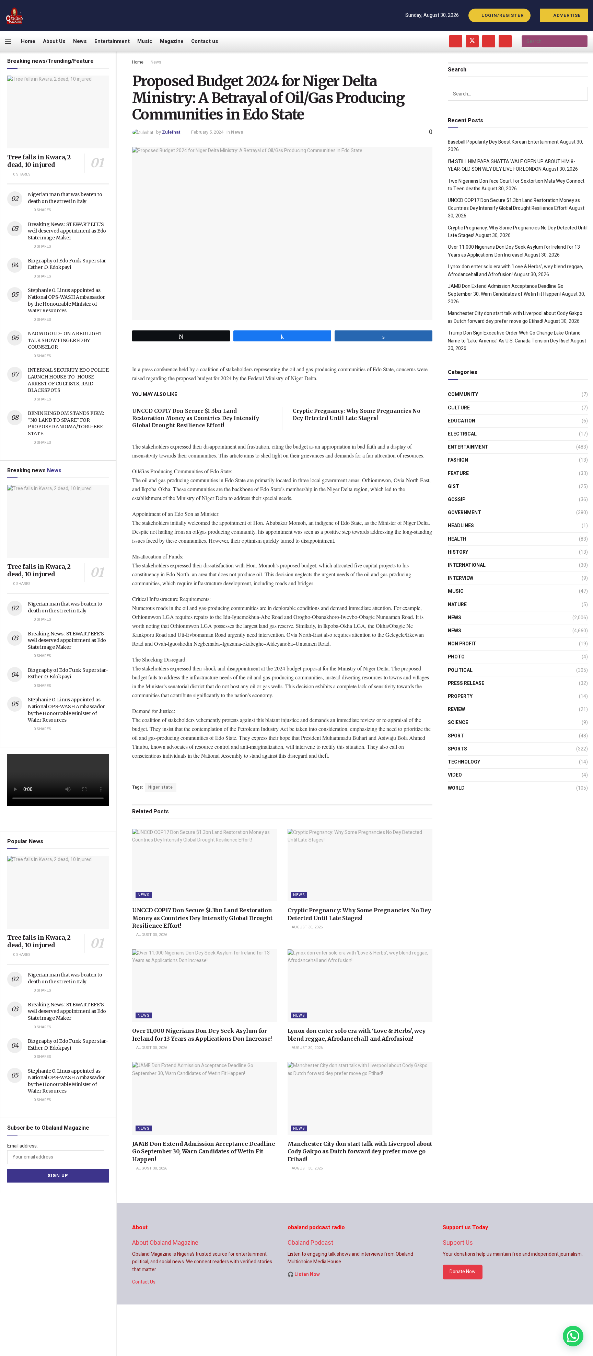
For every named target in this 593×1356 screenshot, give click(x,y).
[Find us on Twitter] (472, 41)
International (467, 565)
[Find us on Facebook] (455, 41)
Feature (458, 473)
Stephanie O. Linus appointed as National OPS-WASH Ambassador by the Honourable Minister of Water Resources (66, 300)
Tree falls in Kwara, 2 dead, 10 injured (39, 161)
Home (28, 41)
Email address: (22, 1146)
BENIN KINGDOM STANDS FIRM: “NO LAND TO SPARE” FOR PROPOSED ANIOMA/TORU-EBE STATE (66, 423)
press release (466, 683)
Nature (457, 604)
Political (460, 670)
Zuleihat (171, 132)
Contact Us (143, 1282)
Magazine (172, 41)
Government (464, 512)
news (454, 617)
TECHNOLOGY (464, 762)
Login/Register (502, 15)
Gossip (456, 499)
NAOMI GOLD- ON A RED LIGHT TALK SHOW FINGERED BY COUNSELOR (65, 340)
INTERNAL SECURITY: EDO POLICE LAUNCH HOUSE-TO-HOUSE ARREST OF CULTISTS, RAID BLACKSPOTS (68, 380)
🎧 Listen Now (304, 1274)
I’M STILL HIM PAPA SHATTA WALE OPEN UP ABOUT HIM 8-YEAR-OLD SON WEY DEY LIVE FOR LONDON (511, 165)
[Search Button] (582, 41)
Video (455, 775)
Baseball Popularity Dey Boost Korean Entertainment (503, 142)
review (456, 709)
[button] (573, 1336)
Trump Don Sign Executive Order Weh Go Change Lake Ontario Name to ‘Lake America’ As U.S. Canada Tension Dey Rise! (514, 336)
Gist (453, 486)
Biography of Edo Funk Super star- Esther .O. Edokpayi (68, 264)
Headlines (461, 525)
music (456, 591)
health (457, 539)
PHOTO (456, 656)
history (458, 552)
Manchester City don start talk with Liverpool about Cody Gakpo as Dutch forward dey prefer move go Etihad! (360, 1151)
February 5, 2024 (207, 132)
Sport (456, 735)
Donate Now (463, 1271)
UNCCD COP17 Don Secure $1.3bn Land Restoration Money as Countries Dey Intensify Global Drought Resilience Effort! (195, 418)
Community (463, 394)
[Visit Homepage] (14, 15)
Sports (457, 749)
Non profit (462, 643)
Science (458, 722)
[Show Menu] (8, 41)
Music (144, 41)
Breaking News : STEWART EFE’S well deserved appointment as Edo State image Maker (67, 231)
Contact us (204, 41)
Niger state (160, 787)
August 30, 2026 (151, 935)
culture (459, 407)
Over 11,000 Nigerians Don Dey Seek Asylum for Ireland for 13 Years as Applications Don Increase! (514, 251)
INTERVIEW (460, 578)
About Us (54, 41)
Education (461, 421)
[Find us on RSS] (505, 41)
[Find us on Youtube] (488, 41)
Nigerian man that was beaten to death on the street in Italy (65, 197)
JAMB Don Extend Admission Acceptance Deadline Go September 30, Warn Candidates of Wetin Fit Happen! (203, 1151)
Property (460, 696)
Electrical (462, 434)
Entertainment (112, 41)
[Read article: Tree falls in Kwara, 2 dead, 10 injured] (58, 112)
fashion (458, 460)
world (456, 788)
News (80, 41)
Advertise (566, 15)
